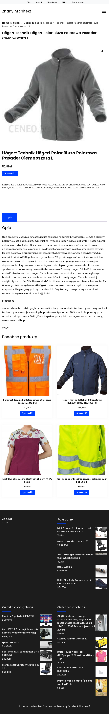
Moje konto (52, 2)
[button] (102, 51)
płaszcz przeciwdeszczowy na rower (30, 187)
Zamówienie (78, 2)
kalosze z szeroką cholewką (64, 184)
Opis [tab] (9, 217)
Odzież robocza (24, 184)
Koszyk (39, 2)
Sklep (64, 2)
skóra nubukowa (62, 187)
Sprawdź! (9, 173)
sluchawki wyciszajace (86, 187)
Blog (29, 2)
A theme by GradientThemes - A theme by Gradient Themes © (54, 706)
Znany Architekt (16, 11)
